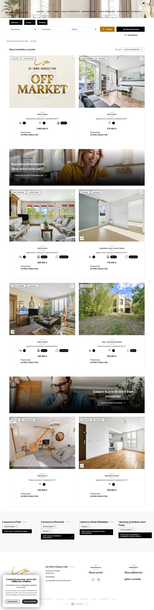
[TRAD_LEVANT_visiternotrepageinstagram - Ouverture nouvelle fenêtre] (98, 580)
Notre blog (137, 11)
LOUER (48, 11)
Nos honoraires (60, 599)
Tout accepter (30, 602)
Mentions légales (84, 599)
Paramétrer (12, 602)
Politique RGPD (104, 599)
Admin (94, 599)
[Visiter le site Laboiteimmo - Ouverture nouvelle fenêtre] (80, 604)
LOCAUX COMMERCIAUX (70, 11)
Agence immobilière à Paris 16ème (17, 41)
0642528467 (50, 577)
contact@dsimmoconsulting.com (58, 580)
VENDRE (56, 11)
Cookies (114, 599)
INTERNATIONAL (123, 11)
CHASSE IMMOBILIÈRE (106, 11)
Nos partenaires (72, 599)
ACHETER (40, 11)
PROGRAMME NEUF (89, 11)
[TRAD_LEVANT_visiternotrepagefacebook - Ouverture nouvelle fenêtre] (93, 580)
